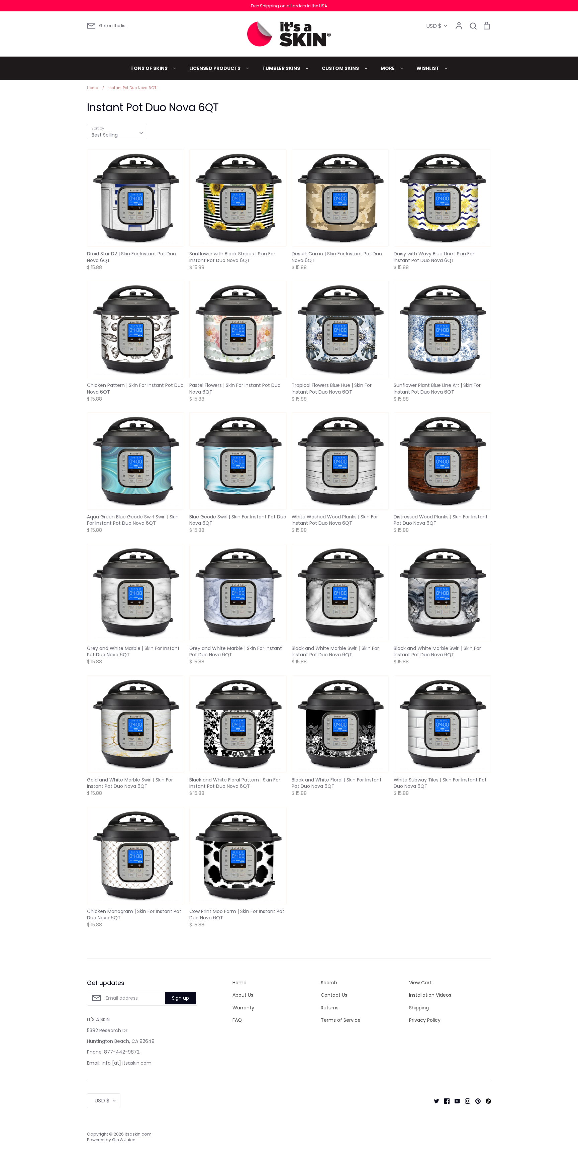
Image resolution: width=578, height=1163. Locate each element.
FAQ (237, 1020)
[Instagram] (465, 1100)
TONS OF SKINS (149, 68)
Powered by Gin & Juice (111, 1140)
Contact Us (334, 995)
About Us (242, 995)
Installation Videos (430, 995)
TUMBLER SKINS (281, 68)
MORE (388, 68)
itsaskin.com (138, 1134)
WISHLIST (428, 68)
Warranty (243, 1007)
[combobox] (117, 131)
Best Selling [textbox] (105, 135)
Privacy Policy (425, 1020)
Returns (330, 1007)
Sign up (180, 998)
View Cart (420, 982)
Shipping (419, 1007)
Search (329, 982)
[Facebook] (444, 1100)
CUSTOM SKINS (341, 68)
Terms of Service (341, 1020)
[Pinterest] (475, 1100)
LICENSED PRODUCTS (215, 68)
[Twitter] (434, 1100)
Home (239, 982)
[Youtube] (455, 1100)
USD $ (434, 26)
